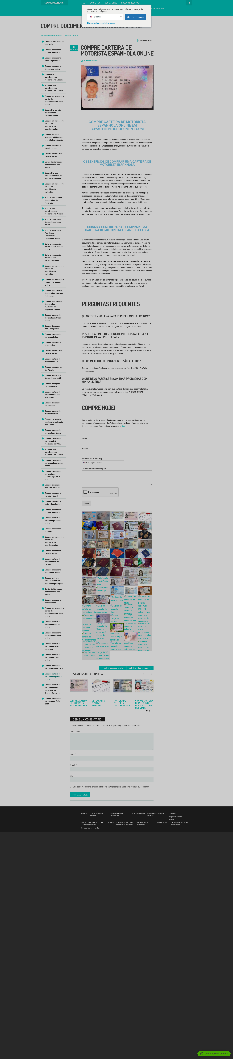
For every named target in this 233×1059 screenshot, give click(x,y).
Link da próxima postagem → (140, 668)
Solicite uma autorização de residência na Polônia (54, 211)
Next (150, 674)
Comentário (75, 731)
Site (71, 775)
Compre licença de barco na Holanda (52, 486)
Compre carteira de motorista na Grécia (53, 431)
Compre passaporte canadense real (53, 146)
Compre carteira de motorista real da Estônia (53, 561)
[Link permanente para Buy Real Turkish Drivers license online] (122, 688)
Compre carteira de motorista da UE (53, 360)
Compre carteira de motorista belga (53, 335)
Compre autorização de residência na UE (53, 376)
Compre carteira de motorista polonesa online (53, 520)
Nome (85, 438)
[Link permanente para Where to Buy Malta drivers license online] (144, 688)
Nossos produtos (130, 2)
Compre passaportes (138, 813)
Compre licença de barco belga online (52, 327)
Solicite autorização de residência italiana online (54, 247)
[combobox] (85, 462)
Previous (144, 674)
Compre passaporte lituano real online (53, 67)
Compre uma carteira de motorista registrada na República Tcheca (53, 305)
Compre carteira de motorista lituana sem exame (54, 463)
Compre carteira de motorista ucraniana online (79, 703)
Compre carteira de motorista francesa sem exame (53, 394)
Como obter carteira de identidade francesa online (53, 113)
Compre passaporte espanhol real (53, 601)
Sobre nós (95, 2)
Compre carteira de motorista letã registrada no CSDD (53, 441)
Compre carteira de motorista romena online (53, 657)
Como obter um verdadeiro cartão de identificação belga (53, 176)
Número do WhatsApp (92, 458)
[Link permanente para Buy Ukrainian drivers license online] (79, 688)
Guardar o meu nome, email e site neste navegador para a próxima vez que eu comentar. (111, 786)
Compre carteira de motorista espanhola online (53, 676)
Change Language (135, 16)
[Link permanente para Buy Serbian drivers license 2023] (101, 688)
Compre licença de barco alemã (52, 404)
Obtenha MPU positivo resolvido (54, 42)
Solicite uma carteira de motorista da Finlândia (53, 200)
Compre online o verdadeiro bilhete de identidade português (54, 137)
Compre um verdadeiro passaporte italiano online (54, 282)
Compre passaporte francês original (53, 494)
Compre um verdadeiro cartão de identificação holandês (54, 188)
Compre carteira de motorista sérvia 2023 (100, 703)
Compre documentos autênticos (52, 35)
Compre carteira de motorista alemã (53, 412)
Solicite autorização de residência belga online (53, 222)
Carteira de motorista (71, 35)
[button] (214, 1053)
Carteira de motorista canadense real (53, 155)
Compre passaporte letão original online (53, 59)
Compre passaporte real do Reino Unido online (53, 635)
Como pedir (110, 822)
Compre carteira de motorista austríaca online (53, 318)
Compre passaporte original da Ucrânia (53, 51)
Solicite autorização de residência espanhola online (53, 258)
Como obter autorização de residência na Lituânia (54, 77)
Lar (84, 2)
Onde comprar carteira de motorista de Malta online (142, 704)
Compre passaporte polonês (53, 530)
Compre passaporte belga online (53, 343)
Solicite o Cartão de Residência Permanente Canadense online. (53, 234)
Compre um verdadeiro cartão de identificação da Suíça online (54, 100)
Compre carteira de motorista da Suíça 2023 (53, 701)
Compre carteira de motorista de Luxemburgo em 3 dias (53, 475)
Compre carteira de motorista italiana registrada (53, 646)
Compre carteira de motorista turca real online (122, 704)
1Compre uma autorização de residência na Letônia (54, 88)
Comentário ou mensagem (94, 468)
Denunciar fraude (86, 828)
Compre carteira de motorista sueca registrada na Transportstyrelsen (53, 688)
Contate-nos (111, 2)
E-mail (85, 448)
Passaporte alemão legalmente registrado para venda (54, 422)
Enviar (86, 503)
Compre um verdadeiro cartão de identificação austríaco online (54, 125)
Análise (97, 828)
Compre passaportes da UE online (53, 368)
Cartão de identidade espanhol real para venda (53, 164)
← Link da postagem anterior (113, 668)
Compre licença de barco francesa (52, 384)
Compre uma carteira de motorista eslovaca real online (54, 293)
